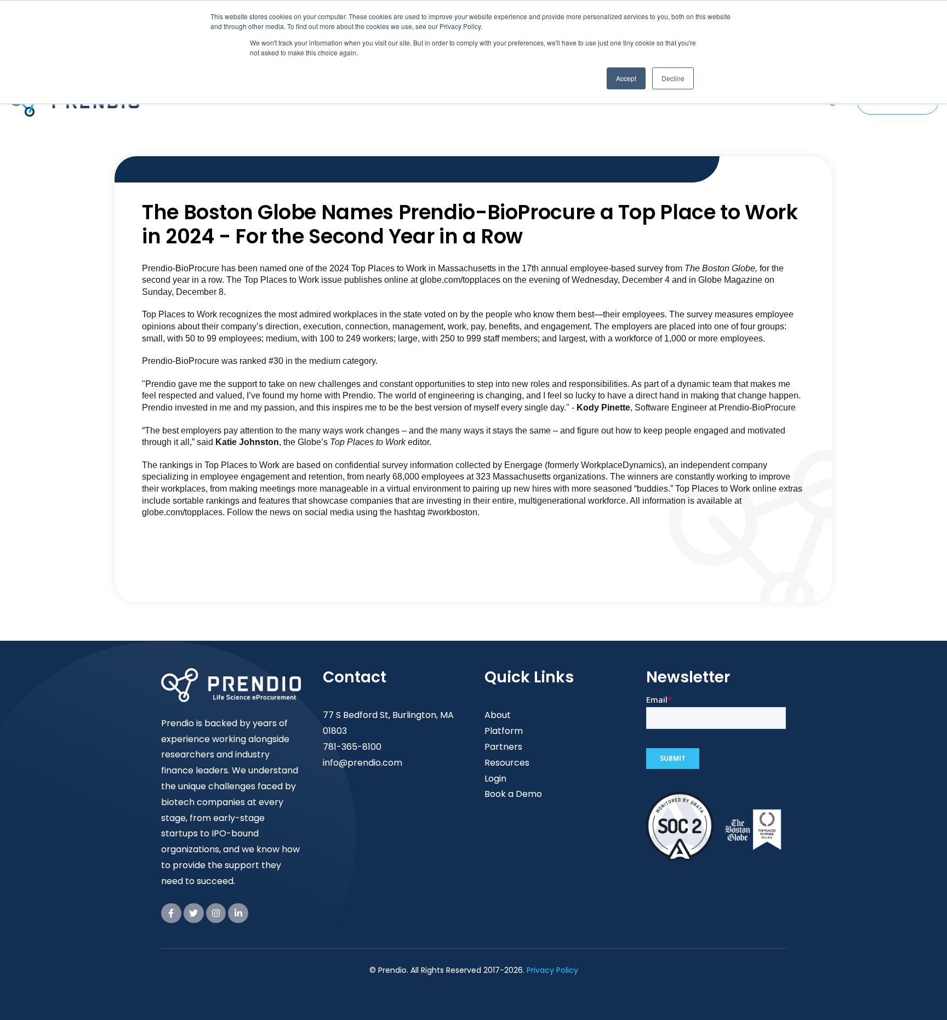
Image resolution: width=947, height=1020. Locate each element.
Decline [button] (672, 78)
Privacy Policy (552, 970)
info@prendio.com (362, 762)
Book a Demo (513, 794)
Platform (503, 731)
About (497, 715)
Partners (503, 746)
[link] (171, 913)
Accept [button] (626, 78)
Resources (506, 762)
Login (495, 778)
